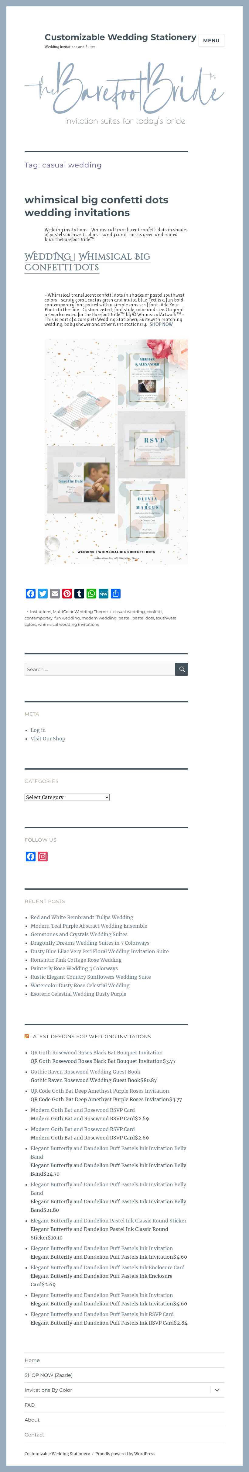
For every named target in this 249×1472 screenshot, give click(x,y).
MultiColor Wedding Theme (80, 611)
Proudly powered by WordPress (125, 1453)
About (32, 1420)
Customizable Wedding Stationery (120, 37)
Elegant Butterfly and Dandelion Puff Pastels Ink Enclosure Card (108, 1267)
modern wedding (99, 617)
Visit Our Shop (48, 739)
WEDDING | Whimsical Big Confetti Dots (88, 262)
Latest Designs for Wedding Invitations (91, 1036)
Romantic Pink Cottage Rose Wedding (76, 960)
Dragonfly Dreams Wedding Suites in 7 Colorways (90, 943)
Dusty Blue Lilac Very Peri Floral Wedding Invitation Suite (100, 951)
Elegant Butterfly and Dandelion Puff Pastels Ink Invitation (102, 1248)
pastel (124, 617)
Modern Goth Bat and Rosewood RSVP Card (83, 1110)
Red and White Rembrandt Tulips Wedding (82, 917)
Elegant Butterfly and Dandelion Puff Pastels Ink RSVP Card (102, 1314)
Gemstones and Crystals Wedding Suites (79, 934)
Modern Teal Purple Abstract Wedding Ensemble (89, 926)
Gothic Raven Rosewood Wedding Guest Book (85, 1072)
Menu (211, 40)
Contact (34, 1435)
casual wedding (129, 611)
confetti (154, 611)
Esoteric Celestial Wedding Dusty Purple (78, 994)
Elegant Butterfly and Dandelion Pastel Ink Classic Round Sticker (108, 1221)
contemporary (39, 617)
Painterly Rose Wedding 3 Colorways (74, 968)
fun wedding (67, 617)
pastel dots (143, 617)
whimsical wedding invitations (68, 624)
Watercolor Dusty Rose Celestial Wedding (80, 985)
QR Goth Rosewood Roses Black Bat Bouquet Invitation (97, 1053)
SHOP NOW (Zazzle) (49, 1375)
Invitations (40, 611)
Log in (38, 730)
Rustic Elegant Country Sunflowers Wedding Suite (91, 977)
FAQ (30, 1405)
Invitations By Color (48, 1390)
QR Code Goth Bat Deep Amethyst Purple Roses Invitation (100, 1091)
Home (32, 1360)
